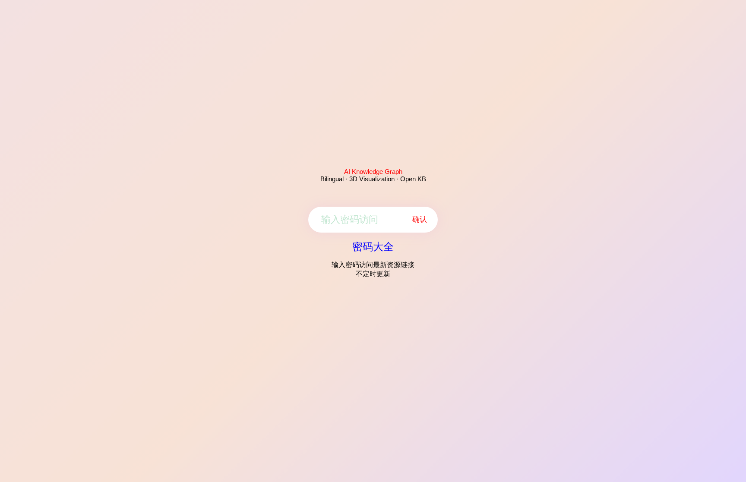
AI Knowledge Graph (373, 171)
